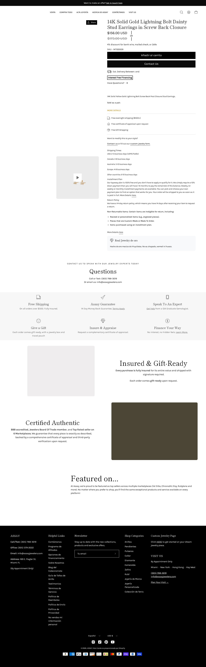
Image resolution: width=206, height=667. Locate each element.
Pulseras (129, 551)
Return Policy (113, 200)
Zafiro (128, 569)
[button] (100, 12)
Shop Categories (134, 535)
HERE (159, 541)
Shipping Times (114, 150)
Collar (128, 555)
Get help (151, 308)
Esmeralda (130, 565)
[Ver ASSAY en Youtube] (113, 642)
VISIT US (157, 556)
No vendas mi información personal (55, 621)
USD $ (110, 636)
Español (92, 636)
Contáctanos (55, 541)
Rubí (127, 574)
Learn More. (182, 332)
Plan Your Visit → (160, 582)
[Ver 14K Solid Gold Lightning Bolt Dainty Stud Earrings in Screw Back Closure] (77, 177)
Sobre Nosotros (56, 562)
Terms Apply (119, 308)
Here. (134, 195)
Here (121, 232)
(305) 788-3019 (158, 573)
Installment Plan (114, 179)
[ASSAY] (21, 12)
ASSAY (15, 535)
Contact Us (151, 63)
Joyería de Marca (133, 579)
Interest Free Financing (120, 77)
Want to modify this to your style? (122, 138)
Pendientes (130, 546)
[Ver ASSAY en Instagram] (93, 642)
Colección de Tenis (134, 591)
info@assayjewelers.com (163, 576)
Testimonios (54, 583)
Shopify (122, 648)
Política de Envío (56, 604)
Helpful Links (56, 535)
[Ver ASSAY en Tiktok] (100, 642)
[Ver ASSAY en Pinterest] (106, 642)
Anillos (128, 541)
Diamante (130, 560)
